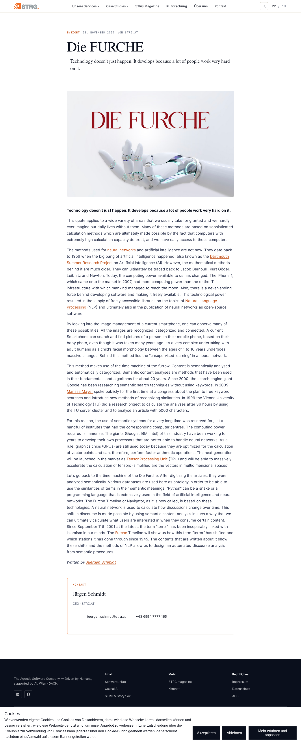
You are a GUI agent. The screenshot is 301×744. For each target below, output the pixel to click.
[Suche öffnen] (264, 6)
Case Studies (117, 6)
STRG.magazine (180, 681)
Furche (121, 533)
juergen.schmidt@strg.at (106, 616)
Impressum (240, 681)
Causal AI (111, 689)
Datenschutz (241, 689)
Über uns (201, 6)
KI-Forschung (176, 6)
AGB (235, 696)
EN (284, 6)
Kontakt (220, 6)
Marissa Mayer (80, 391)
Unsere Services (85, 6)
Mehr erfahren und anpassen (272, 733)
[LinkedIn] (18, 694)
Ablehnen (234, 733)
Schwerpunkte (115, 681)
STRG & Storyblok (118, 696)
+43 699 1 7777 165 (151, 616)
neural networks (121, 250)
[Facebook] (28, 694)
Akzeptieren (206, 733)
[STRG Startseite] (26, 6)
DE (274, 6)
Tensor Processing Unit (146, 459)
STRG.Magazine (147, 6)
